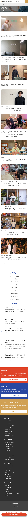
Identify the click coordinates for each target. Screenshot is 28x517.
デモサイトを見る (14, 395)
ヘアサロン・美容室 (14, 276)
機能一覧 (6, 418)
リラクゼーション (14, 281)
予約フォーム (8, 427)
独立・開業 (7, 470)
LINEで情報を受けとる (14, 411)
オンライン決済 (8, 431)
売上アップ (7, 474)
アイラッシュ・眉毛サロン (14, 293)
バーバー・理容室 (14, 279)
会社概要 (7, 485)
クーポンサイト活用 (9, 466)
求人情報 (7, 498)
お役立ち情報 (7, 463)
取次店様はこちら (9, 495)
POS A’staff (7, 433)
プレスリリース (8, 487)
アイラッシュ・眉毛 (9, 455)
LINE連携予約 (8, 423)
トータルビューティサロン (14, 296)
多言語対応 (7, 429)
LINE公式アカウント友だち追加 (12, 493)
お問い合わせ (8, 491)
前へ (5, 263)
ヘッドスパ (14, 284)
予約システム (8, 468)
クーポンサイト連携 (9, 425)
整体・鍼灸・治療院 (14, 299)
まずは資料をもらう (14, 379)
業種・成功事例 (8, 439)
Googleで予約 (8, 420)
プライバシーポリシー (15, 506)
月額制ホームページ (9, 435)
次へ (22, 263)
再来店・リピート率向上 (10, 472)
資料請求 (7, 489)
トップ (2, 4)
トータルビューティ (9, 457)
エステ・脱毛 (14, 287)
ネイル (14, 290)
